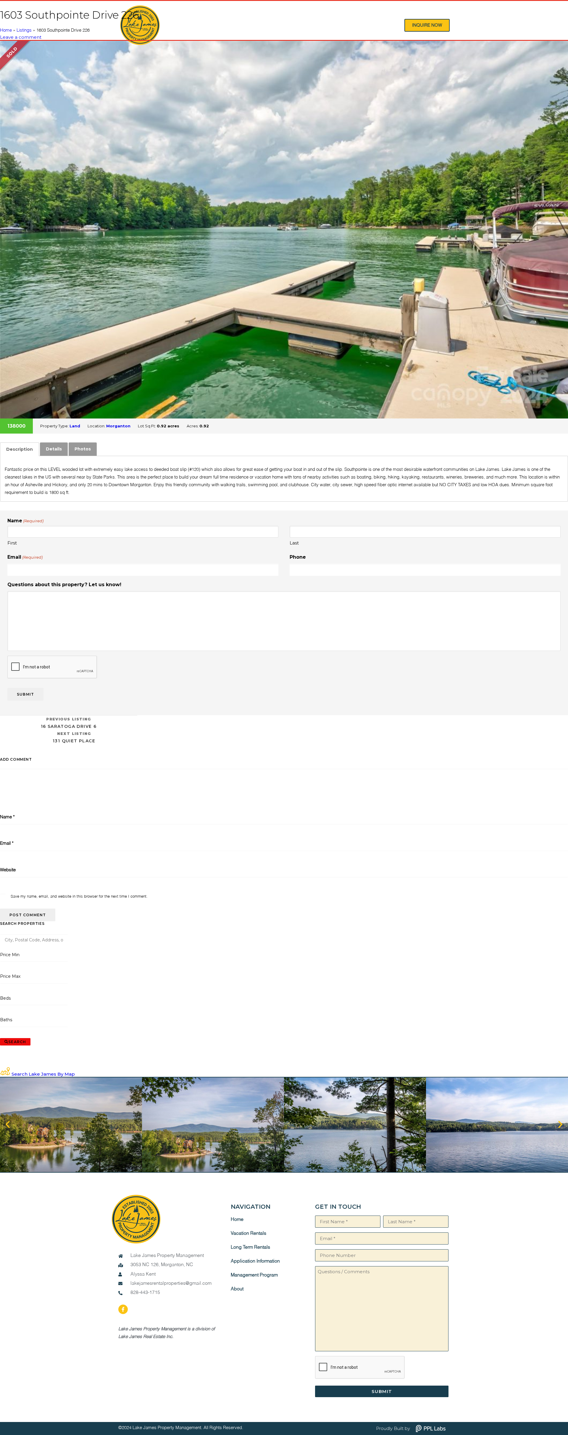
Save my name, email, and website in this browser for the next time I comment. (79, 897)
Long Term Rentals (250, 1247)
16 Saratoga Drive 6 (69, 723)
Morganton (118, 426)
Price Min (10, 954)
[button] (7, 1124)
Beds (5, 998)
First (12, 543)
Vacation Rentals (248, 1233)
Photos (83, 449)
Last (294, 543)
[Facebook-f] (123, 1309)
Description (19, 449)
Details (54, 449)
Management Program (254, 1275)
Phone (298, 557)
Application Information (255, 1261)
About (237, 1289)
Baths (6, 1019)
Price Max (10, 976)
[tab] (19, 449)
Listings (24, 30)
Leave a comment (20, 37)
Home (6, 30)
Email (25, 557)
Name (7, 817)
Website (8, 870)
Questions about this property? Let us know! (64, 584)
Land (75, 426)
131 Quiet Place (74, 737)
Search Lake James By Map (43, 1074)
